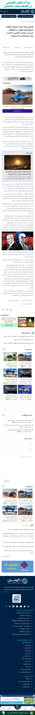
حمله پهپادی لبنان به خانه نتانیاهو (23, 340)
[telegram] (17, 606)
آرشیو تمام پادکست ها (25, 672)
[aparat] (10, 606)
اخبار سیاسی (27, 661)
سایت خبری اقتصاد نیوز (24, 618)
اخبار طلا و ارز (27, 648)
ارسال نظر (7, 481)
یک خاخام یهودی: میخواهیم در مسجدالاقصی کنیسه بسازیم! (18, 542)
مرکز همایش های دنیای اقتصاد (22, 623)
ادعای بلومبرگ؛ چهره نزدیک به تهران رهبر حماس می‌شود (17, 336)
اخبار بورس (28, 645)
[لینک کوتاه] (11, 310)
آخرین (31, 525)
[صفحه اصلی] (17, 706)
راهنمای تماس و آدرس (24, 681)
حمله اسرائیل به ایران (27, 300)
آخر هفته (28, 667)
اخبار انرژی (28, 653)
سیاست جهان (25, 21)
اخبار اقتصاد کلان (26, 642)
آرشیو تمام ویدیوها (26, 669)
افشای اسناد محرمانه (27, 304)
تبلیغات (28, 679)
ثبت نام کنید (12, 702)
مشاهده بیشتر (6, 556)
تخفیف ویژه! (9, 325)
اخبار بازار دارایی (27, 656)
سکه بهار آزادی (29, 16)
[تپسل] (3, 83)
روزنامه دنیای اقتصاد (24, 615)
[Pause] (20, 326)
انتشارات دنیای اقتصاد (24, 631)
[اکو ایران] (27, 11)
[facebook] (13, 606)
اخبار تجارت (28, 650)
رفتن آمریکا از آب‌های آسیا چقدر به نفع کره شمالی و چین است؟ (17, 546)
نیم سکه (12, 16)
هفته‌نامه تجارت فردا (24, 629)
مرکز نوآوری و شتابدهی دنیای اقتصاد (21, 634)
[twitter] (25, 606)
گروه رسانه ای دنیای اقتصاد (23, 613)
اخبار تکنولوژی (27, 664)
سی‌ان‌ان (16, 69)
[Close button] (34, 696)
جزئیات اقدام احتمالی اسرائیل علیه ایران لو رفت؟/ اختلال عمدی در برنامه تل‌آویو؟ (18, 173)
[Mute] (22, 326)
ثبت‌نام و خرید (17, 111)
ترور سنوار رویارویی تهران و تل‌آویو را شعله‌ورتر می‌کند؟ (17, 343)
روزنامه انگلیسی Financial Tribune (21, 621)
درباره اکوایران (26, 684)
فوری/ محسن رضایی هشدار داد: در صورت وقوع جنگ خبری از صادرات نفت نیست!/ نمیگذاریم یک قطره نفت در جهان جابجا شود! (18, 536)
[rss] (6, 606)
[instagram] (28, 606)
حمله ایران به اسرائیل (13, 300)
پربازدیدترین (25, 525)
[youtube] (21, 606)
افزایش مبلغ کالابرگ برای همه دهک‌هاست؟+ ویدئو (20, 529)
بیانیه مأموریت (26, 687)
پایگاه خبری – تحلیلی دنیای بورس (21, 626)
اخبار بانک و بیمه (26, 659)
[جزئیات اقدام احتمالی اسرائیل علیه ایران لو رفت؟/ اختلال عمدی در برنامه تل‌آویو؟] (17, 162)
